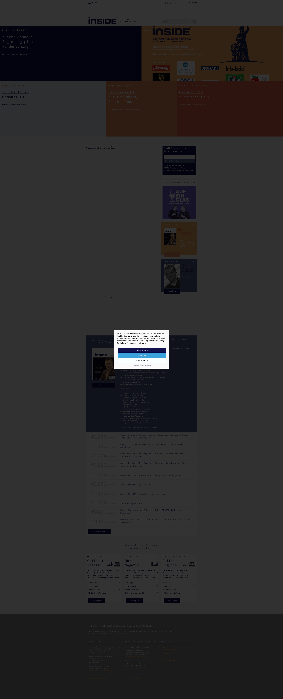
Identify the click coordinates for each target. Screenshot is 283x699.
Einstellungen (142, 360)
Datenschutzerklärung (145, 365)
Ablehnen (142, 355)
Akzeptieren (142, 350)
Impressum (135, 365)
